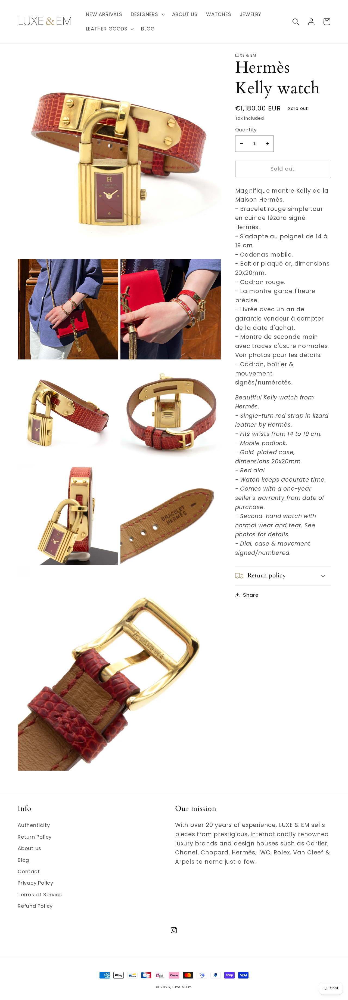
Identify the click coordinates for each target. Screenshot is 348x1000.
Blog (23, 860)
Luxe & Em (182, 987)
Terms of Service (40, 894)
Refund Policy (35, 906)
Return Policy (35, 836)
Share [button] (250, 595)
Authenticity (34, 825)
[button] (147, 14)
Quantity (246, 130)
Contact (29, 871)
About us (29, 848)
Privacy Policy (35, 882)
